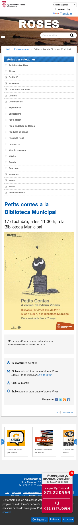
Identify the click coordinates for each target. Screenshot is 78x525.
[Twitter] (60, 400)
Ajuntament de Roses (37, 479)
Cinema (13, 95)
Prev (4, 442)
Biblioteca (14, 83)
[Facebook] (56, 400)
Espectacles (15, 107)
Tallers (12, 180)
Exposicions (15, 113)
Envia (57, 412)
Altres (12, 71)
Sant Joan (14, 168)
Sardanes (14, 174)
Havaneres (14, 144)
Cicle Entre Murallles (19, 89)
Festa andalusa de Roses (22, 125)
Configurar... (39, 519)
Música (12, 156)
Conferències (16, 101)
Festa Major (15, 119)
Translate (66, 13)
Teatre (12, 186)
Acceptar (68, 519)
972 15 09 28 (45, 374)
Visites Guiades (17, 192)
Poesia (12, 162)
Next (74, 442)
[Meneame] (64, 400)
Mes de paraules (17, 150)
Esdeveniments (21, 49)
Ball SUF (13, 77)
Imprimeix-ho (67, 412)
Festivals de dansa (18, 131)
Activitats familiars (18, 65)
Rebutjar (55, 519)
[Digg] (68, 400)
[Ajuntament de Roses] (39, 25)
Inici (8, 49)
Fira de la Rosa (16, 137)
